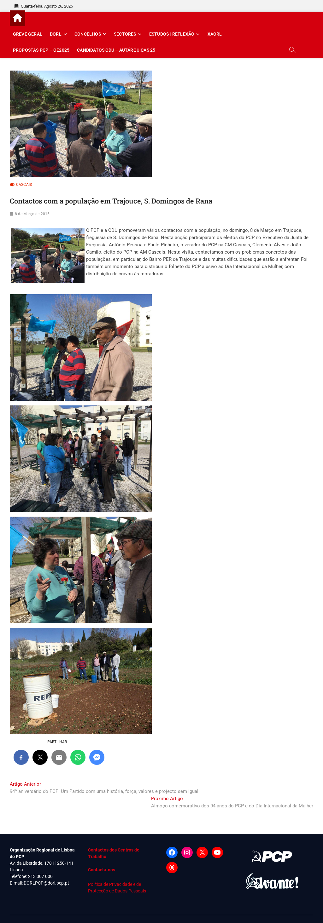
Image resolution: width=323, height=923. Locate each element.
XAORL (215, 34)
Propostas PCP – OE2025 (41, 50)
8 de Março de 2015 (32, 214)
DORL (56, 34)
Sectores (125, 34)
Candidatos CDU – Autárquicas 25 (116, 50)
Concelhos (87, 34)
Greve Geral (27, 34)
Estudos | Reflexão (172, 34)
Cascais (24, 184)
